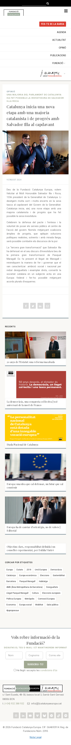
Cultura (35, 593)
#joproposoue (12, 610)
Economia (11, 605)
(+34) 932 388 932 (14, 703)
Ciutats (19, 570)
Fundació (57, 63)
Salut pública (52, 605)
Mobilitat (39, 605)
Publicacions (58, 55)
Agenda (61, 32)
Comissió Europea (46, 599)
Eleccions (44, 575)
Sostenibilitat (59, 575)
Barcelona (11, 581)
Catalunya (11, 575)
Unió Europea (41, 570)
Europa (9, 570)
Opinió (62, 47)
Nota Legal (35, 737)
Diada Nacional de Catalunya (22, 444)
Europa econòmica (27, 575)
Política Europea (13, 599)
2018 (29, 570)
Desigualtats (52, 587)
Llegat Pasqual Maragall (17, 593)
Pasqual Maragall (27, 581)
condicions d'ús (48, 670)
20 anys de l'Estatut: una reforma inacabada (31, 362)
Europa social (25, 605)
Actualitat (59, 40)
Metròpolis (29, 599)
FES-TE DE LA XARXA (52, 24)
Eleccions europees (51, 593)
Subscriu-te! (35, 664)
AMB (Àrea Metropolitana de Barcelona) (24, 587)
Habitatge (43, 581)
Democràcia (56, 570)
